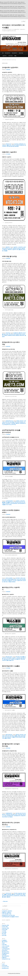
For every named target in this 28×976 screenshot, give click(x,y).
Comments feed (5, 966)
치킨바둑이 (4, 660)
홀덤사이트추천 (8, 738)
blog (15, 55)
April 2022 (4, 935)
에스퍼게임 (23, 579)
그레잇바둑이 (22, 501)
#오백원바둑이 (21, 144)
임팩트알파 (4, 954)
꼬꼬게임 (13, 145)
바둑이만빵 (11, 735)
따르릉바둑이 (15, 333)
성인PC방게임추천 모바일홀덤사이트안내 (10, 916)
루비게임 (16, 893)
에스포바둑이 (18, 248)
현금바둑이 (21, 737)
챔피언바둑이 (22, 335)
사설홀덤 (15, 735)
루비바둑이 (18, 656)
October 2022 (5, 926)
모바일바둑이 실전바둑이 (10, 67)
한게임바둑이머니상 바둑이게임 (10, 424)
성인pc (5, 815)
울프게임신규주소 (9, 656)
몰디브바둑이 (15, 814)
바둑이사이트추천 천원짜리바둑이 (10, 579)
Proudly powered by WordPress (14, 973)
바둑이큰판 (17, 422)
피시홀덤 (9, 581)
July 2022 (4, 931)
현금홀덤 (5, 250)
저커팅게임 (13, 423)
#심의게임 (16, 144)
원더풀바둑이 (9, 580)
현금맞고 (11, 816)
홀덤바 (8, 660)
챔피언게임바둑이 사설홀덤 (11, 666)
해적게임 (17, 737)
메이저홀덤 (22, 656)
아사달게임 (5, 335)
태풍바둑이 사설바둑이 (9, 152)
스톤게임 (14, 248)
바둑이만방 (10, 55)
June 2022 (4, 932)
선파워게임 (18, 658)
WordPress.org (5, 968)
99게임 (18, 420)
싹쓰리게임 (9, 146)
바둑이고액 (7, 422)
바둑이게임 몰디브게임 (9, 256)
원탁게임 (14, 335)
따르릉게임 (4, 940)
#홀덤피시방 (9, 145)
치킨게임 (9, 504)
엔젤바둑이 (13, 894)
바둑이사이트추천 (9, 578)
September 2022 (5, 928)
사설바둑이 (4, 55)
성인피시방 (10, 248)
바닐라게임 (20, 893)
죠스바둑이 (15, 580)
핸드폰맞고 (17, 146)
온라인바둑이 (4, 580)
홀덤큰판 (8, 896)
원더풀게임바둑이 (9, 813)
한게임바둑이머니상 (9, 420)
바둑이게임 (8, 333)
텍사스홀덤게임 (19, 249)
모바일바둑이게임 (9, 814)
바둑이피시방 (8, 144)
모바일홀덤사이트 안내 (10, 502)
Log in (3, 964)
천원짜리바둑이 (20, 580)
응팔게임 (17, 335)
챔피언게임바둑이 (9, 734)
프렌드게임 (5, 581)
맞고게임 (17, 813)
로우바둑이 (18, 578)
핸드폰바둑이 (7, 53)
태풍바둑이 (8, 247)
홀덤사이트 (11, 660)
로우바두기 (22, 420)
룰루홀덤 (3, 502)
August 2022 (4, 929)
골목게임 (18, 501)
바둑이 (3, 943)
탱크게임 (12, 146)
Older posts (5, 901)
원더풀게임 (10, 335)
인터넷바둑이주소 (19, 894)
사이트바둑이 (20, 247)
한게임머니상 (6, 816)
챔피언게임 (21, 53)
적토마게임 (23, 659)
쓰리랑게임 (21, 422)
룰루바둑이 (21, 333)
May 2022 (4, 933)
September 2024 (5, 925)
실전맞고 (19, 735)
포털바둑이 (18, 423)
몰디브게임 (6, 334)
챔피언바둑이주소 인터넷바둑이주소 (13, 895)
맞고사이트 (22, 813)
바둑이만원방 (11, 422)
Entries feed (4, 965)
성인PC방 (6, 248)
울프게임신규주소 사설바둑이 (9, 659)
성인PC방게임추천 (9, 501)
